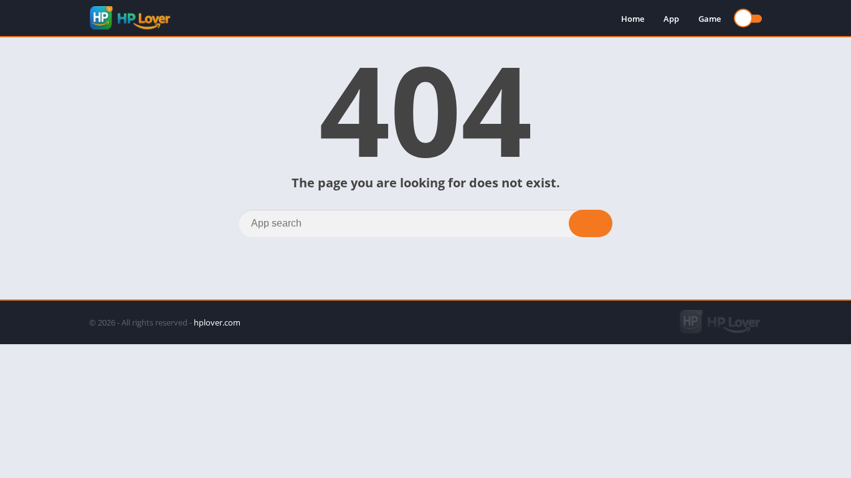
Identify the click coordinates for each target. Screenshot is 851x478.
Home (632, 18)
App (671, 18)
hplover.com (217, 322)
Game (709, 18)
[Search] (590, 223)
